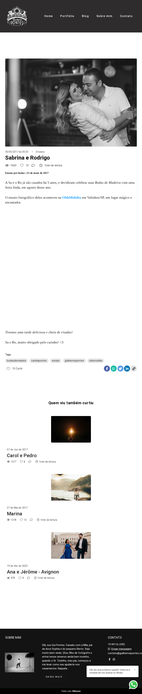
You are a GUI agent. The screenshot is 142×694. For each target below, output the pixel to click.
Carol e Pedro (22, 455)
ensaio (56, 360)
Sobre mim (104, 16)
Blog (85, 16)
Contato (126, 16)
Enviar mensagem (121, 649)
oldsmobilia (95, 360)
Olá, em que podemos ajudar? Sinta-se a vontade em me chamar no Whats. (109, 671)
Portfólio (67, 16)
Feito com (71, 691)
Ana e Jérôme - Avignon (33, 572)
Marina (14, 514)
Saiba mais (54, 676)
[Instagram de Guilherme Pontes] (114, 659)
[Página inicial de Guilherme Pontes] (17, 16)
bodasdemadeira (16, 360)
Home (48, 16)
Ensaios (40, 152)
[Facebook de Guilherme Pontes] (109, 659)
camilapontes (39, 360)
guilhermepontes (74, 360)
